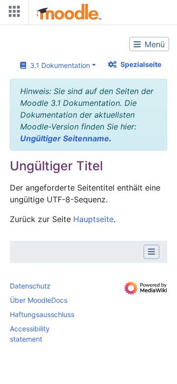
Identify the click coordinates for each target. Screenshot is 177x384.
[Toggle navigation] (12, 13)
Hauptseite (93, 219)
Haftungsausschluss (42, 314)
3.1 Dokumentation (58, 65)
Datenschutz (30, 286)
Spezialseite (140, 64)
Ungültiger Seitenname (64, 138)
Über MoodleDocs (38, 300)
